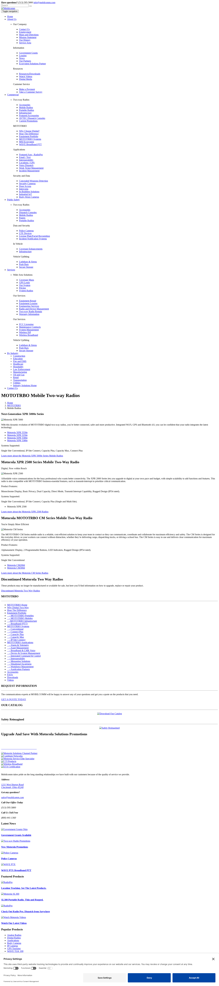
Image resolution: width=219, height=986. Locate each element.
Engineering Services (29, 306)
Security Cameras (27, 183)
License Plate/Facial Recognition (34, 236)
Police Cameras (26, 230)
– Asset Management (18, 648)
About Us (11, 19)
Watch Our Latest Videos (14, 923)
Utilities (16, 383)
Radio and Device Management (34, 309)
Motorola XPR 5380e (17, 440)
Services (11, 269)
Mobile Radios (26, 107)
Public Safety (13, 199)
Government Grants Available (16, 835)
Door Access (25, 186)
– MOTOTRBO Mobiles (20, 618)
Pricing (22, 288)
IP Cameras (12, 946)
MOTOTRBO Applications (20, 642)
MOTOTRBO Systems (30, 139)
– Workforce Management (20, 666)
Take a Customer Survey (30, 92)
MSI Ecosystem (26, 141)
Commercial (13, 94)
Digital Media (25, 79)
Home (10, 16)
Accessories (24, 105)
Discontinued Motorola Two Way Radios (20, 590)
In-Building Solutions (29, 191)
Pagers (22, 218)
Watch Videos (25, 76)
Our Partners (25, 61)
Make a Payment (27, 89)
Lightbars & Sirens (28, 261)
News (22, 58)
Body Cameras (14, 943)
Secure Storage (26, 267)
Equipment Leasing (28, 303)
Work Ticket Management (31, 168)
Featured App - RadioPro (31, 154)
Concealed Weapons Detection (33, 181)
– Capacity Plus (15, 634)
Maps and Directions (29, 34)
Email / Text (25, 157)
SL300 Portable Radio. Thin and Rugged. (22, 899)
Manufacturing (20, 372)
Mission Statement (27, 37)
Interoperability (26, 160)
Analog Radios (14, 935)
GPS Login (24, 282)
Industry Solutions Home (25, 385)
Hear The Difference (29, 133)
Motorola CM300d (16, 568)
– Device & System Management (23, 653)
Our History (24, 40)
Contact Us (24, 29)
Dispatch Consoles (28, 212)
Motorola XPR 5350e (17, 435)
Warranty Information (29, 314)
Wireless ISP (25, 332)
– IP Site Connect (16, 639)
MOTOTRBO (14, 405)
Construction (19, 356)
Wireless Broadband (28, 335)
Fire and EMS (19, 361)
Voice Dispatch (26, 165)
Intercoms (23, 189)
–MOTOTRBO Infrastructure (22, 621)
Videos (10, 680)
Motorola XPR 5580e (17, 438)
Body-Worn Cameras (29, 197)
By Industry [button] (12, 353)
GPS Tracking (14, 948)
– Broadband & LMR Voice (21, 650)
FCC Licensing (26, 324)
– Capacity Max (15, 637)
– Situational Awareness (19, 664)
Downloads (12, 677)
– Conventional (15, 629)
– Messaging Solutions (18, 661)
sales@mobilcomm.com (12, 797)
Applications (13, 940)
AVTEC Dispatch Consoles (32, 118)
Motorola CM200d (16, 565)
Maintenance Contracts (30, 327)
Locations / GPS (27, 162)
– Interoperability (16, 658)
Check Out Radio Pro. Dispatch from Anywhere (25, 911)
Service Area (25, 42)
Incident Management (29, 170)
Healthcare (18, 364)
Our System (24, 285)
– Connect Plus (15, 631)
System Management (29, 329)
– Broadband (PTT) (17, 623)
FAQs (10, 674)
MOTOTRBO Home (17, 605)
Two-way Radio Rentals (30, 311)
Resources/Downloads (29, 73)
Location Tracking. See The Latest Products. (23, 888)
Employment (25, 32)
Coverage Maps (26, 280)
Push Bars (24, 264)
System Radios (26, 290)
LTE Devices (25, 233)
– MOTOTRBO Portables (20, 615)
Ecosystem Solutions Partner (32, 63)
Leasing (23, 55)
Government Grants (28, 53)
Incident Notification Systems (33, 238)
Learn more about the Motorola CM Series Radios (24, 573)
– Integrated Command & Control (24, 656)
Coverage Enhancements (30, 249)
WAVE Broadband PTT (30, 144)
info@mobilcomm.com (44, 2)
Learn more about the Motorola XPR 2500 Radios (24, 511)
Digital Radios (14, 937)
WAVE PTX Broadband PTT (16, 870)
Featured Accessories (29, 115)
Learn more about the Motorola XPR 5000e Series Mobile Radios (32, 455)
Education (18, 358)
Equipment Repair (27, 300)
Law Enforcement (21, 369)
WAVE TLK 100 (15, 951)
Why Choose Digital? (29, 131)
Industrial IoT (25, 194)
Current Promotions (28, 121)
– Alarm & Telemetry (18, 645)
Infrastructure (25, 113)
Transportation (20, 380)
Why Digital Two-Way (18, 607)
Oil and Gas (18, 374)
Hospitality (18, 366)
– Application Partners (18, 669)
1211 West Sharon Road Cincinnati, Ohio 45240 (12, 786)
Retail (16, 377)
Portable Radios (26, 110)
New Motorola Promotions (14, 847)
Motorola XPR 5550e (17, 432)
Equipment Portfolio (28, 136)
